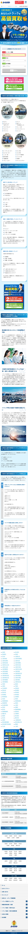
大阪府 (15, 861)
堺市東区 (4, 694)
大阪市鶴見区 (5, 669)
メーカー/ (9, 52)
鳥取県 (6, 868)
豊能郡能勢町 (5, 711)
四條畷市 (17, 696)
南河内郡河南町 (5, 722)
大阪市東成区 (18, 675)
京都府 (10, 861)
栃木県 (10, 843)
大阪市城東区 (18, 662)
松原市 (3, 720)
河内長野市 (4, 688)
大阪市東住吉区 (5, 675)
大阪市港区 (17, 679)
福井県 (20, 851)
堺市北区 (4, 690)
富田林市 (17, 711)
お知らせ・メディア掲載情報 (8, 898)
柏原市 (16, 684)
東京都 (12, 845)
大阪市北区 (17, 660)
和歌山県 (15, 862)
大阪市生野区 (5, 660)
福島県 (17, 837)
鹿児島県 (15, 880)
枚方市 (3, 717)
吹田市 (3, 698)
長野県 (10, 853)
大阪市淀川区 (18, 681)
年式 (7, 58)
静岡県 (20, 853)
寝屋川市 (4, 713)
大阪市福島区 (5, 679)
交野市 (3, 686)
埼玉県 (20, 843)
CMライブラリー (6, 888)
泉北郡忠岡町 (5, 705)
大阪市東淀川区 (5, 677)
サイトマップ (5, 895)
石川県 (15, 851)
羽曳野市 (17, 713)
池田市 (3, 652)
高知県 (13, 872)
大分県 (5, 880)
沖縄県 (20, 880)
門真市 (16, 686)
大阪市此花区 (5, 662)
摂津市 (16, 698)
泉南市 (16, 703)
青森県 (10, 836)
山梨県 (6, 853)
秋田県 (8, 837)
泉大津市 (17, 652)
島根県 (10, 868)
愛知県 (10, 855)
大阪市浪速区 (5, 671)
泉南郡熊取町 (5, 700)
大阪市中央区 (18, 667)
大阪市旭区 (4, 658)
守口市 (3, 726)
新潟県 (6, 851)
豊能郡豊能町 (18, 709)
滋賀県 (6, 861)
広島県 (20, 868)
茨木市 (3, 656)
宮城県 (20, 836)
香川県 (15, 870)
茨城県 (6, 843)
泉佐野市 (4, 654)
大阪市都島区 (5, 681)
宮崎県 (10, 880)
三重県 (15, 855)
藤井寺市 (17, 717)
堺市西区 (17, 692)
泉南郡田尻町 (18, 700)
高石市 (3, 707)
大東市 (16, 705)
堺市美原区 (4, 696)
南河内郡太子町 (18, 722)
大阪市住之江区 (5, 664)
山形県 (13, 837)
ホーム (3, 885)
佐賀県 (10, 878)
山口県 (6, 870)
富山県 (10, 851)
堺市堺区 (17, 690)
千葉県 (7, 845)
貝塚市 (3, 684)
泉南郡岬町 (4, 703)
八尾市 (16, 726)
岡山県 (15, 868)
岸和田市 (17, 688)
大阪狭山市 (17, 656)
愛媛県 (20, 870)
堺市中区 (4, 692)
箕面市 (16, 724)
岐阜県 (15, 853)
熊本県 (20, 878)
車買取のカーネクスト (16, 930)
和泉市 (16, 654)
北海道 (6, 836)
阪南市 (3, 715)
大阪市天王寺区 (18, 669)
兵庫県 (20, 861)
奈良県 (10, 862)
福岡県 (6, 878)
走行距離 (8, 63)
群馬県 (15, 843)
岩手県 (15, 836)
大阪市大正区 (5, 667)
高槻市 (16, 707)
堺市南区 (17, 694)
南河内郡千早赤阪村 (6, 724)
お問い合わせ (5, 891)
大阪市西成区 (5, 673)
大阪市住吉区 (18, 664)
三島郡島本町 (18, 720)
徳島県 (10, 870)
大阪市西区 (17, 671)
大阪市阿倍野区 (18, 658)
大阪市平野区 (18, 677)
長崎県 (15, 878)
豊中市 (3, 709)
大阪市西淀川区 (18, 673)
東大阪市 (17, 715)
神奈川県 (18, 845)
